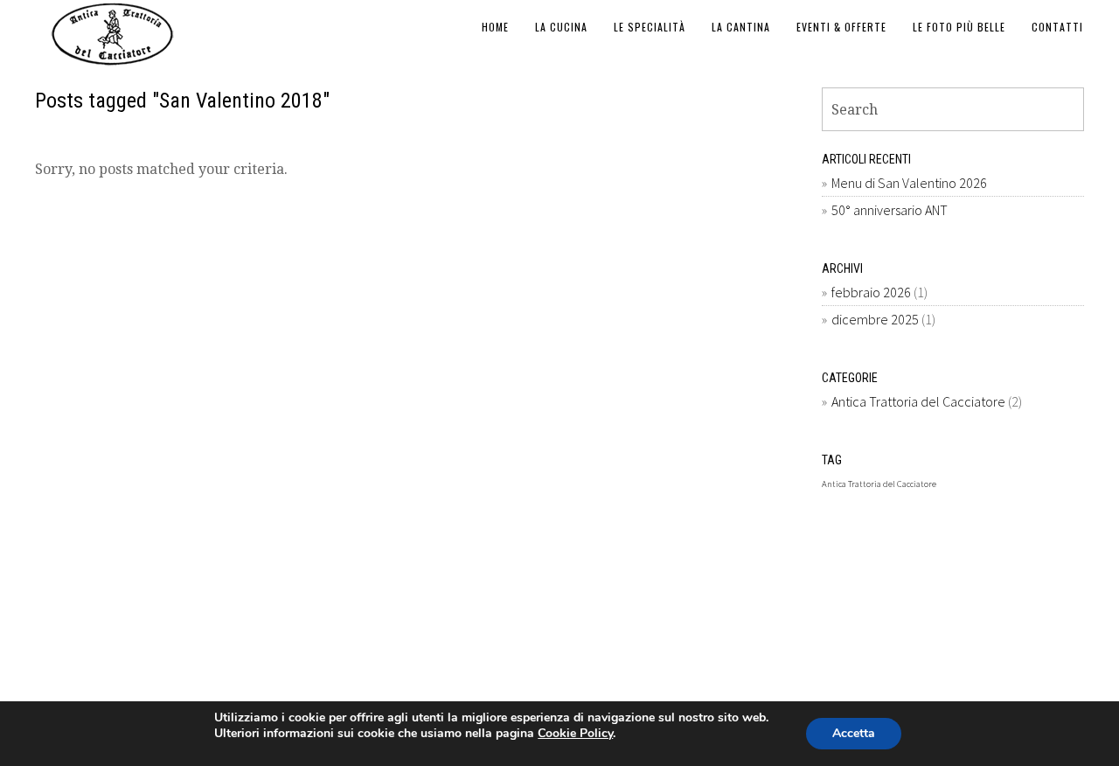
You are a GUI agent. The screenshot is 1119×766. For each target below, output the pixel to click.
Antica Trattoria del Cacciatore (918, 401)
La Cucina (561, 26)
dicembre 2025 (875, 319)
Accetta (853, 733)
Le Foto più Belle (959, 26)
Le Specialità (649, 26)
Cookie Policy (575, 733)
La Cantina (741, 26)
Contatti (1057, 26)
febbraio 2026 (871, 292)
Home (495, 26)
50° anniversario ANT (889, 210)
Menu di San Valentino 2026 (909, 183)
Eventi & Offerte (841, 26)
